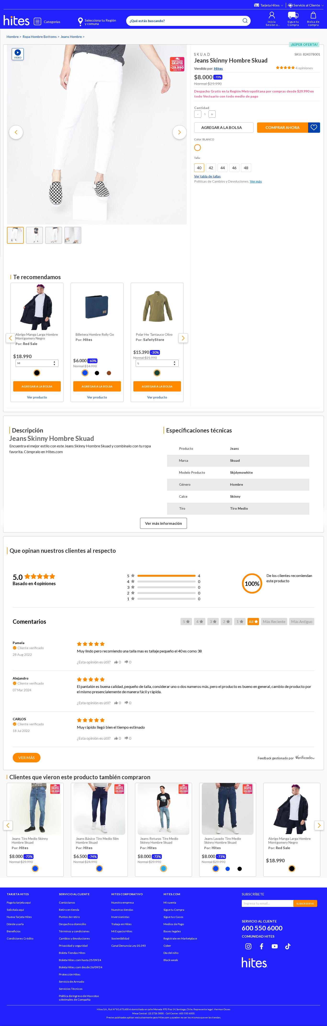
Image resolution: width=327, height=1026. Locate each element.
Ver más (26, 757)
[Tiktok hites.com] (288, 945)
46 (234, 167)
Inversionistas (120, 917)
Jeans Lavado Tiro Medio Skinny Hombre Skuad (222, 841)
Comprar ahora (282, 127)
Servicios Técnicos (71, 989)
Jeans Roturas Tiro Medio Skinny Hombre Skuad (159, 841)
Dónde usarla (15, 924)
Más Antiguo (301, 621)
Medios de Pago (174, 924)
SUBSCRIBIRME (305, 903)
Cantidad (201, 108)
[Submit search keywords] (245, 20)
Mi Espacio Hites (121, 931)
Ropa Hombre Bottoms (40, 37)
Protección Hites (69, 974)
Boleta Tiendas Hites (72, 953)
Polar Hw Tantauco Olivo (154, 334)
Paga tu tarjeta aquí (19, 902)
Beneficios (14, 931)
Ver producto (37, 397)
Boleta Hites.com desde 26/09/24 (80, 967)
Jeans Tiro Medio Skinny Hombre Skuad (30, 841)
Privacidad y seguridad (73, 945)
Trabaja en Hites (121, 924)
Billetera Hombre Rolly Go (95, 334)
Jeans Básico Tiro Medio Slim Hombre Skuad (97, 841)
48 (246, 167)
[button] (272, 19)
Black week (171, 960)
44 (222, 167)
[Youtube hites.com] (275, 945)
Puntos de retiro (69, 917)
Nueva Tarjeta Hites (19, 917)
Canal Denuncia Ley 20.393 (128, 945)
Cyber (167, 945)
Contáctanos (67, 902)
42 (211, 167)
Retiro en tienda (69, 909)
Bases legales (172, 931)
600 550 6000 (262, 928)
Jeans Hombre (72, 37)
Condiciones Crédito (20, 938)
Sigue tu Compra (174, 909)
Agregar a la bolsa (37, 386)
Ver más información (163, 523)
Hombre (13, 37)
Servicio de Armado (71, 981)
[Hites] (16, 20)
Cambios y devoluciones (74, 938)
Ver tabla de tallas (207, 176)
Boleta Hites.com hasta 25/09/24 (80, 960)
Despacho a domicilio (72, 924)
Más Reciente (274, 621)
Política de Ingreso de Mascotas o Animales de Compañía (79, 997)
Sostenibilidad (120, 938)
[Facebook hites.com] (262, 945)
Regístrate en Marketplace (180, 938)
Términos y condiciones (74, 931)
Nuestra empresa (122, 902)
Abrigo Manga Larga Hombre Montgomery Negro (37, 336)
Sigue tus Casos (173, 917)
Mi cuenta (170, 902)
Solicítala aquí (15, 909)
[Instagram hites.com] (248, 945)
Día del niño (171, 953)
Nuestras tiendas (122, 909)
